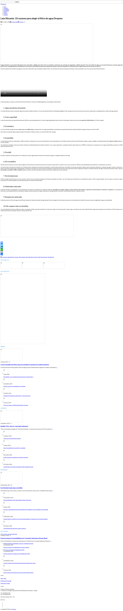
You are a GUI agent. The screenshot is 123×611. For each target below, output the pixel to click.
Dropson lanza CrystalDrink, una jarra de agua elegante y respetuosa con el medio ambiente (25, 519)
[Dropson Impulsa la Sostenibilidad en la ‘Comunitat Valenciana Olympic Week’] (9, 534)
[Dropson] (61, 4)
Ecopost (5, 13)
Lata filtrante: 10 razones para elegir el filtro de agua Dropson (18, 466)
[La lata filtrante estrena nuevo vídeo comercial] (6, 524)
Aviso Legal (3, 578)
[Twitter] (61, 245)
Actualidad (6, 10)
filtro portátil (37, 257)
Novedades (6, 9)
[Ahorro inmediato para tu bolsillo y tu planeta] (6, 444)
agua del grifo (10, 257)
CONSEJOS (4, 408)
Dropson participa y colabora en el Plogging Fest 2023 (16, 553)
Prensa (5, 12)
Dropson (5, 14)
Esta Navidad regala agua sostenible (11, 488)
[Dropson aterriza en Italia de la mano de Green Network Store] (6, 568)
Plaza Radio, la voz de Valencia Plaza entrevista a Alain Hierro (18, 377)
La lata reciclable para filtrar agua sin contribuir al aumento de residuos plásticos (25, 364)
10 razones (4, 257)
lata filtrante (51, 257)
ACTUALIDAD (4, 531)
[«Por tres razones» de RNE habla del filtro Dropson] (6, 401)
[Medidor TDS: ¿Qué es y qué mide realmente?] (12, 422)
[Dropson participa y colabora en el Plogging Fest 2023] (13, 550)
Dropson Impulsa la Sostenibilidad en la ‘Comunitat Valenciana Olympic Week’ (24, 538)
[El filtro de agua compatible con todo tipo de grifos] (6, 453)
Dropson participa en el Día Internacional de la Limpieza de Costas (19, 563)
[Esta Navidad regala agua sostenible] (12, 483)
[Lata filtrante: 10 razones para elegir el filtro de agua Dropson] (6, 463)
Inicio (4, 6)
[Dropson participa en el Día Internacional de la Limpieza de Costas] (6, 559)
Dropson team (14, 22)
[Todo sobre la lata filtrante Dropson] (6, 434)
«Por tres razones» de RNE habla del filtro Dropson (15, 405)
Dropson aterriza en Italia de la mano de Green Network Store (18, 572)
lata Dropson (44, 257)
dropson (16, 257)
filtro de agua (22, 257)
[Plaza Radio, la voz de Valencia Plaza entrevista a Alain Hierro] (6, 373)
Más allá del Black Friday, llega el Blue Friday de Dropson (17, 500)
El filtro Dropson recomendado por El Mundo (14, 386)
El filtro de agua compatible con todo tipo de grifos (15, 457)
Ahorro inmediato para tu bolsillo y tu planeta (14, 448)
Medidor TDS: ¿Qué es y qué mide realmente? (14, 426)
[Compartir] (61, 254)
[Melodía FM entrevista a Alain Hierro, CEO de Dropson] (6, 392)
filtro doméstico (30, 257)
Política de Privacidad (6, 581)
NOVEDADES (4, 469)
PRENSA (3, 346)
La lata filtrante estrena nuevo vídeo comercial (14, 528)
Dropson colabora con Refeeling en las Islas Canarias (16, 547)
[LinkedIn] (61, 247)
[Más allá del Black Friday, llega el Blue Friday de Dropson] (6, 496)
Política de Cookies (5, 583)
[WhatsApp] (61, 249)
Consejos (5, 8)
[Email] (61, 252)
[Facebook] (61, 243)
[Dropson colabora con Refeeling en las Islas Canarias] (18, 543)
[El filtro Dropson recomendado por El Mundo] (6, 382)
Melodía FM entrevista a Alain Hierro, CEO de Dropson (16, 395)
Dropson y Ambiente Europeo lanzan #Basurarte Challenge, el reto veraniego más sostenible (25, 509)
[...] (56, 367)
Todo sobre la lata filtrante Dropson (12, 438)
